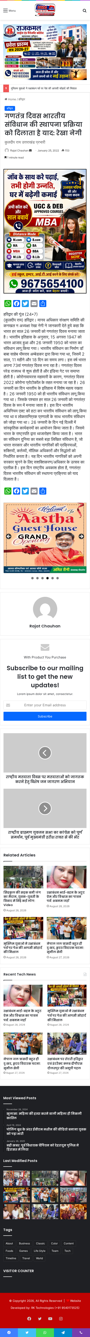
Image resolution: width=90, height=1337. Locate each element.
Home (11, 99)
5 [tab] (52, 578)
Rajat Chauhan (19, 150)
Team (55, 1250)
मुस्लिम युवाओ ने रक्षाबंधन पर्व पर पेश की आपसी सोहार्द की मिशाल (44, 88)
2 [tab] (37, 578)
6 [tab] (57, 578)
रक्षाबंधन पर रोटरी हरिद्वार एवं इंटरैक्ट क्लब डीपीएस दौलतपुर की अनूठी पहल (65, 1063)
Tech (67, 1250)
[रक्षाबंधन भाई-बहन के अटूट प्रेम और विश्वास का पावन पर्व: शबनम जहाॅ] (67, 877)
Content (69, 1243)
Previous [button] (9, 536)
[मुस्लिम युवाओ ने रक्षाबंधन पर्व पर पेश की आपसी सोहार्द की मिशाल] (23, 928)
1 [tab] (32, 578)
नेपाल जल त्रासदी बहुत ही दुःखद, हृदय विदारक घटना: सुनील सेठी (65, 947)
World (39, 1258)
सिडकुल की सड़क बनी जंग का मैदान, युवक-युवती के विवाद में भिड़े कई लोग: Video (22, 898)
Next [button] (81, 536)
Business (24, 1243)
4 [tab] (47, 578)
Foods (9, 1250)
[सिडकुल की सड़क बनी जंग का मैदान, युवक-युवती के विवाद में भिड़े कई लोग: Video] (23, 877)
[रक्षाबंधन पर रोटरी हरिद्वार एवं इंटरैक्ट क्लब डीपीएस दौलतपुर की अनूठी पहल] (67, 1044)
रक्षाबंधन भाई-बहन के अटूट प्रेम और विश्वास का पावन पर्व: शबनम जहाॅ (66, 896)
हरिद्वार (22, 99)
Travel (26, 1258)
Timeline (11, 1258)
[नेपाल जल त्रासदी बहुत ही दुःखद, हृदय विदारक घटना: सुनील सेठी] (67, 928)
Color (54, 1243)
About (9, 1243)
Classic (40, 1243)
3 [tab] (42, 578)
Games (23, 1250)
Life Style (39, 1250)
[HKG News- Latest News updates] (45, 10)
